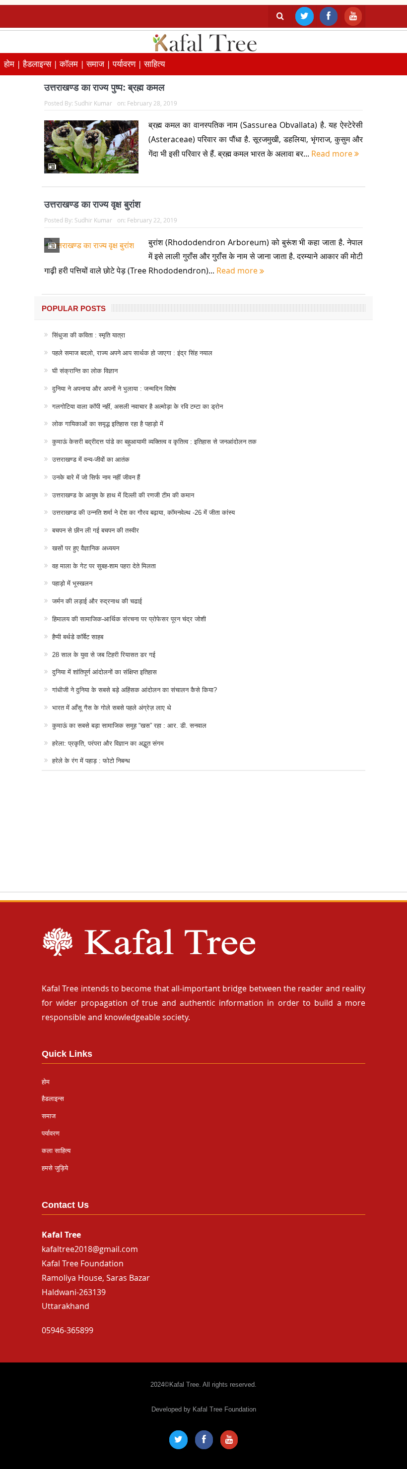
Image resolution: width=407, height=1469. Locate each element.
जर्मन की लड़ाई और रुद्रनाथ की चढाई (97, 601)
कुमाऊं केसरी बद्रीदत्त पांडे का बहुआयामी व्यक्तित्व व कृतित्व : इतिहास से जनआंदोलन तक (154, 441)
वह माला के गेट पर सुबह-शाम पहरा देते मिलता (104, 566)
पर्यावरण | (128, 63)
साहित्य (154, 63)
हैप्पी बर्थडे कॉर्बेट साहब (77, 637)
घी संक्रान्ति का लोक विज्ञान (85, 371)
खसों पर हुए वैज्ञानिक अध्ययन (85, 548)
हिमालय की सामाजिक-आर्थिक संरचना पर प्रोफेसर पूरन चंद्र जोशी (129, 619)
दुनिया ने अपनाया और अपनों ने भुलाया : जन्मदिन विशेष (114, 388)
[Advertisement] (203, 841)
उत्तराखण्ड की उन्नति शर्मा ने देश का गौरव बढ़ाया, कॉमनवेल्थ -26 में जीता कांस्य (143, 512)
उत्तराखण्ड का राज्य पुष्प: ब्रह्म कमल (104, 87)
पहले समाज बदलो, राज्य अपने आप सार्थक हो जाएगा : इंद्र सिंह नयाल (132, 353)
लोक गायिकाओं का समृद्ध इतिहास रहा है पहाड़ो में (107, 424)
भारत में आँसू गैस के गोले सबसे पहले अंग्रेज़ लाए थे (111, 707)
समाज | (99, 63)
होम (46, 1082)
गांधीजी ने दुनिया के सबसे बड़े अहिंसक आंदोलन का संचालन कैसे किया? (134, 690)
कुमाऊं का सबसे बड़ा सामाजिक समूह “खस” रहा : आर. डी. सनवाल (129, 725)
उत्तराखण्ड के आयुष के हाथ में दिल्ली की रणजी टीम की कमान (123, 495)
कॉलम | (73, 63)
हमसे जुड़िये (55, 1168)
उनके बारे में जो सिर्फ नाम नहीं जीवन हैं (96, 477)
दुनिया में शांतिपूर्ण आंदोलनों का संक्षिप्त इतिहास (104, 672)
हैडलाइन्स (53, 1098)
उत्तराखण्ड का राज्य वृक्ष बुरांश (92, 204)
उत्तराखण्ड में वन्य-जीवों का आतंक (91, 459)
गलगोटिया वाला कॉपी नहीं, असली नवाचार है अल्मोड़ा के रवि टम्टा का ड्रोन (137, 406)
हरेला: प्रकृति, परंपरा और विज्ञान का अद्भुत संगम (108, 743)
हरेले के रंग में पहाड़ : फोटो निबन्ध (91, 760)
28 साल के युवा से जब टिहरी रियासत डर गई (103, 654)
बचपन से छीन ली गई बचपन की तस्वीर (95, 530)
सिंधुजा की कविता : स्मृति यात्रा (88, 335)
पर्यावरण (51, 1133)
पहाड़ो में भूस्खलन (72, 583)
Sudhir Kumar (93, 103)
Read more (332, 153)
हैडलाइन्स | (41, 63)
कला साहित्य (56, 1150)
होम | (13, 63)
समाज (49, 1116)
